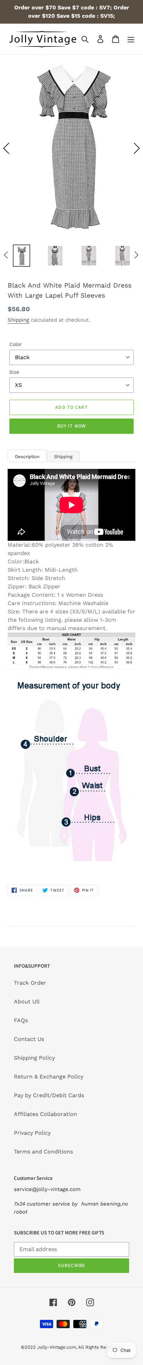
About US (27, 1001)
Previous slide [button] (6, 148)
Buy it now (71, 426)
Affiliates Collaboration (45, 1114)
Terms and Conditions (43, 1151)
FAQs (21, 1020)
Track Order (30, 982)
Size (14, 372)
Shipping (18, 320)
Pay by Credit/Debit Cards (49, 1095)
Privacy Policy (32, 1133)
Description (27, 456)
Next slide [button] (136, 148)
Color (15, 344)
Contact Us (29, 1039)
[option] (71, 148)
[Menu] (130, 39)
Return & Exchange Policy (48, 1076)
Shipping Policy (34, 1057)
